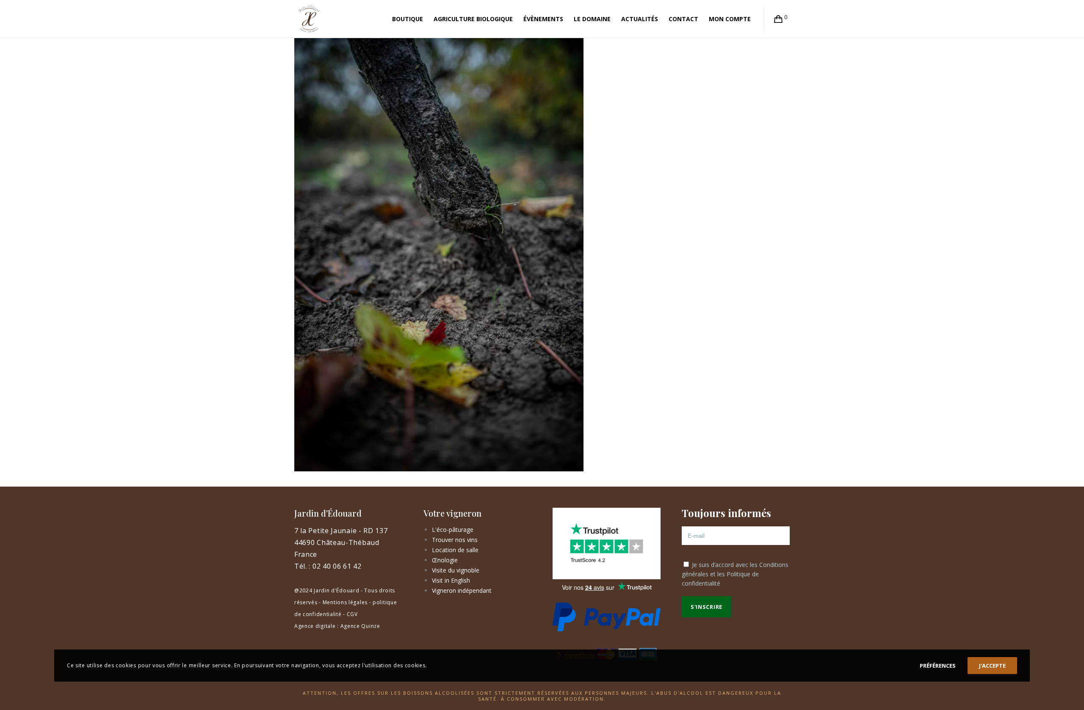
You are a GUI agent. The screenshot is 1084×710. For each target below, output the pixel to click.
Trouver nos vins (455, 540)
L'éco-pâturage (452, 530)
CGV (352, 614)
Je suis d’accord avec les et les (735, 574)
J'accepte (992, 665)
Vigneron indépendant (462, 590)
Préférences (938, 665)
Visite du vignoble (455, 570)
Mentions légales (345, 602)
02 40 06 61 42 (337, 566)
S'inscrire (706, 607)
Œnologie (445, 560)
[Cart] (778, 19)
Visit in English (451, 580)
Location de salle (455, 550)
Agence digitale (315, 626)
